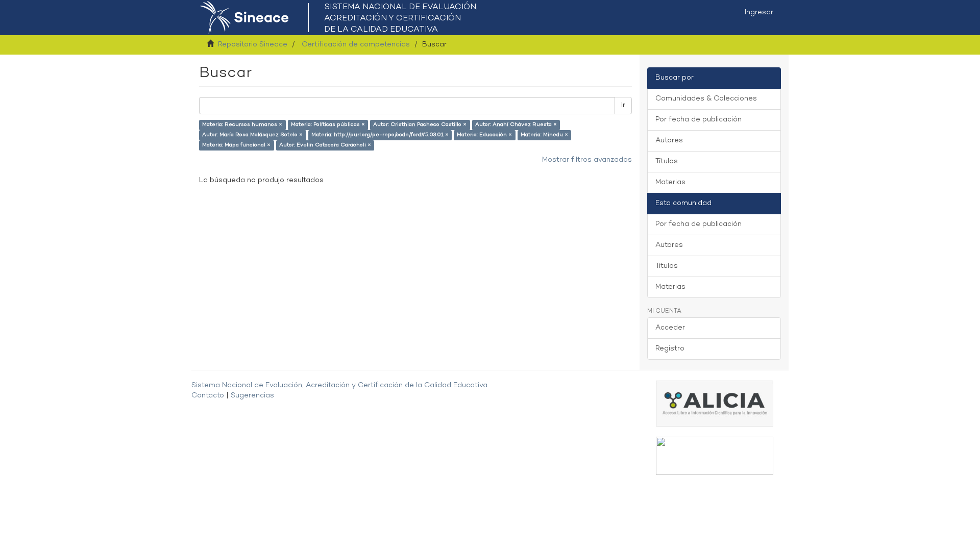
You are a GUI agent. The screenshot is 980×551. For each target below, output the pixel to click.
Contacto (207, 395)
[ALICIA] (714, 403)
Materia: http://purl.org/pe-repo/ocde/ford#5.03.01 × (380, 135)
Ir (623, 105)
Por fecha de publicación (698, 119)
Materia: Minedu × (544, 135)
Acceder (670, 328)
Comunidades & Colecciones (706, 99)
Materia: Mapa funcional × (236, 145)
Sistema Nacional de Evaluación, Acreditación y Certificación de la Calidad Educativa (339, 385)
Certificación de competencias (356, 44)
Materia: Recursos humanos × (242, 125)
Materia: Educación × (484, 135)
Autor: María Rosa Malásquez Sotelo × (252, 135)
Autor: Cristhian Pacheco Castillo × (420, 125)
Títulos (666, 161)
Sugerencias (252, 395)
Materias (670, 182)
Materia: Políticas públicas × (328, 125)
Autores (669, 140)
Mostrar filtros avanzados (587, 160)
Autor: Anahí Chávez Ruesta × (516, 125)
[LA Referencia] (714, 456)
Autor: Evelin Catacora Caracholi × (325, 145)
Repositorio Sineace (252, 44)
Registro (669, 349)
